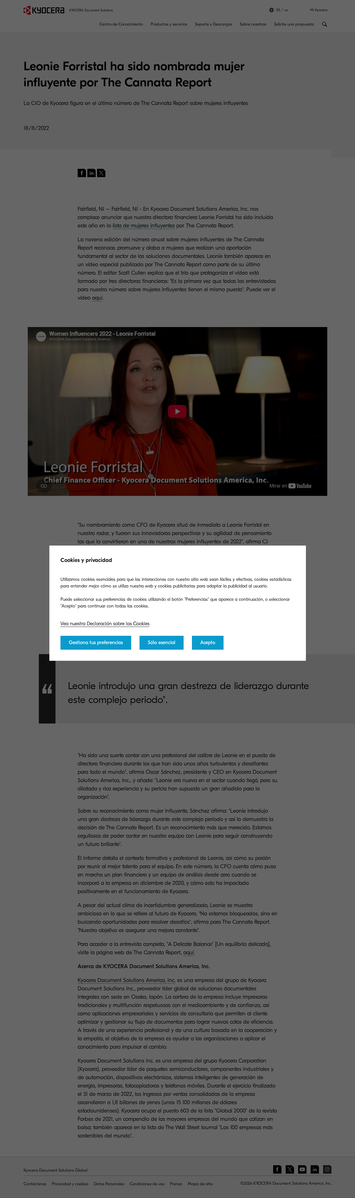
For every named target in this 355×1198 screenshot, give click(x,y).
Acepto (207, 643)
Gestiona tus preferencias (96, 643)
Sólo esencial (161, 643)
